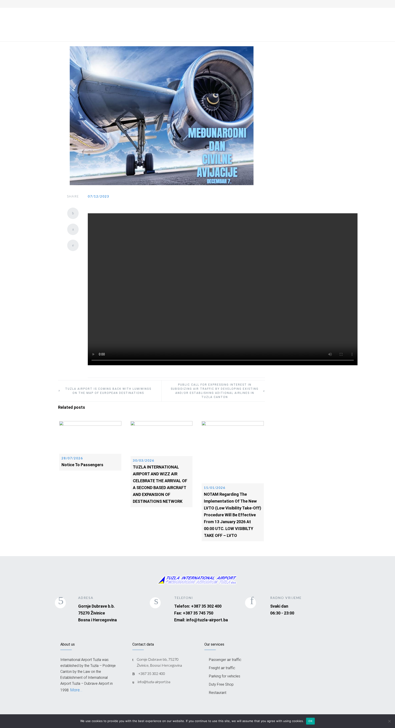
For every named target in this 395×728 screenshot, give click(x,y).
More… (75, 689)
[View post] (90, 437)
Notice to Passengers (82, 464)
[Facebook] (303, 3)
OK (310, 721)
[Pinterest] (73, 245)
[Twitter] (73, 229)
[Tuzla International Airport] (92, 17)
